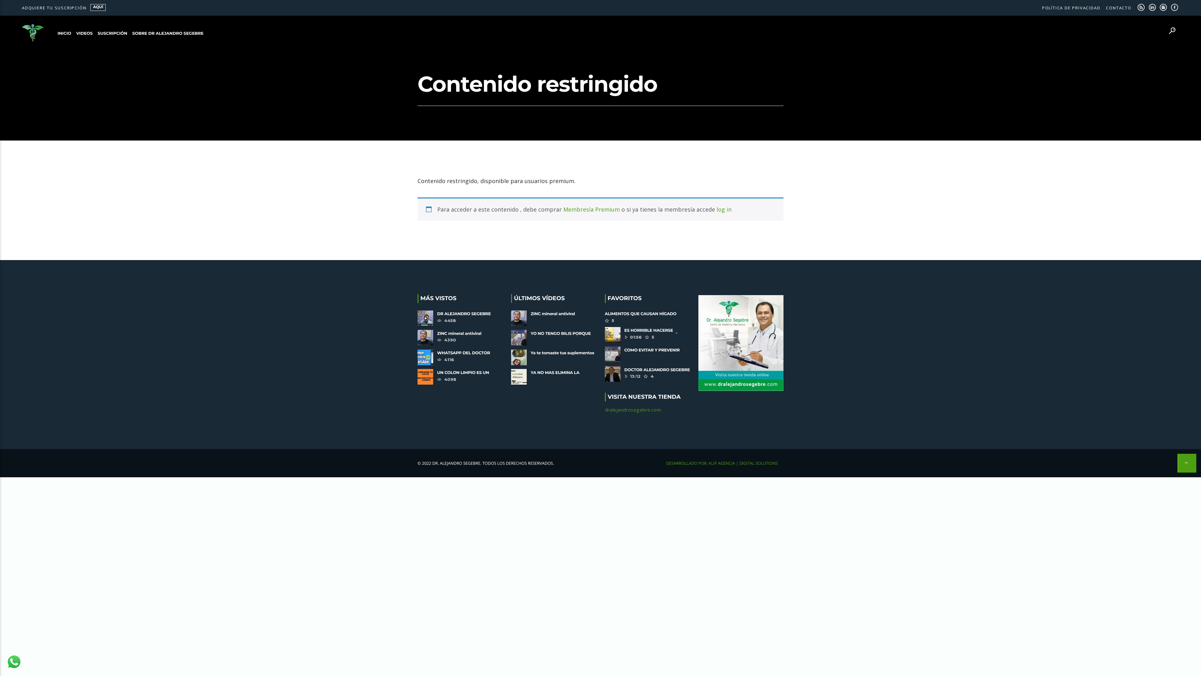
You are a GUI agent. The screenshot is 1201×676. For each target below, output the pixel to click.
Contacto (1118, 8)
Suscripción (112, 33)
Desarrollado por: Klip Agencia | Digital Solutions (722, 463)
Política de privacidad (1071, 8)
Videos (84, 33)
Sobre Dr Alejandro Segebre (168, 33)
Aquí (98, 7)
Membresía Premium (591, 209)
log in (724, 209)
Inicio (64, 33)
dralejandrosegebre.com (633, 410)
